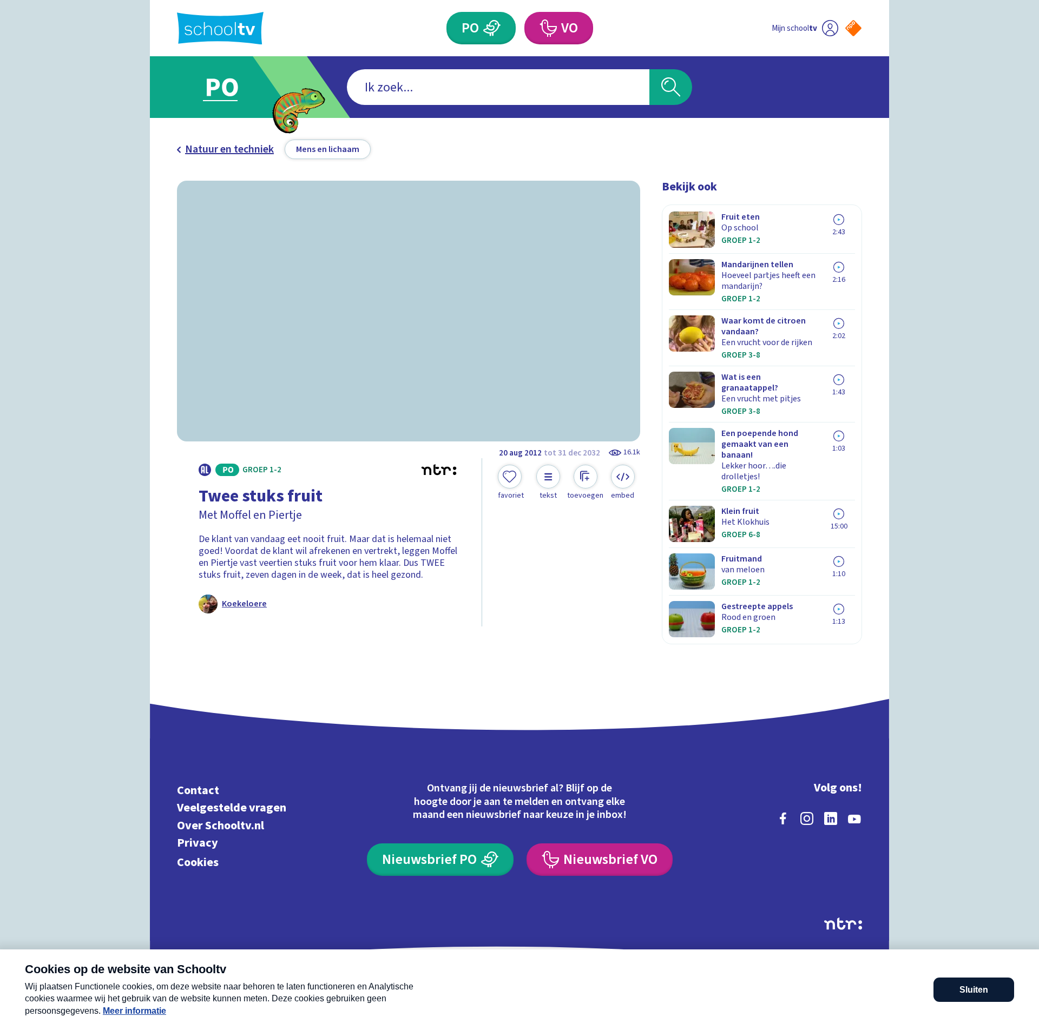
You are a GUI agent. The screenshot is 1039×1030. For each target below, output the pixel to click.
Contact (198, 790)
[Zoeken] (670, 87)
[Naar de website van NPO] (853, 28)
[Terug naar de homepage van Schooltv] (220, 28)
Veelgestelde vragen (231, 808)
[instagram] (807, 818)
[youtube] (854, 818)
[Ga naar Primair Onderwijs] (231, 87)
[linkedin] (831, 818)
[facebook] (783, 818)
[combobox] (498, 87)
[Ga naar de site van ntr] (843, 923)
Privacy (197, 843)
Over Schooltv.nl (220, 825)
